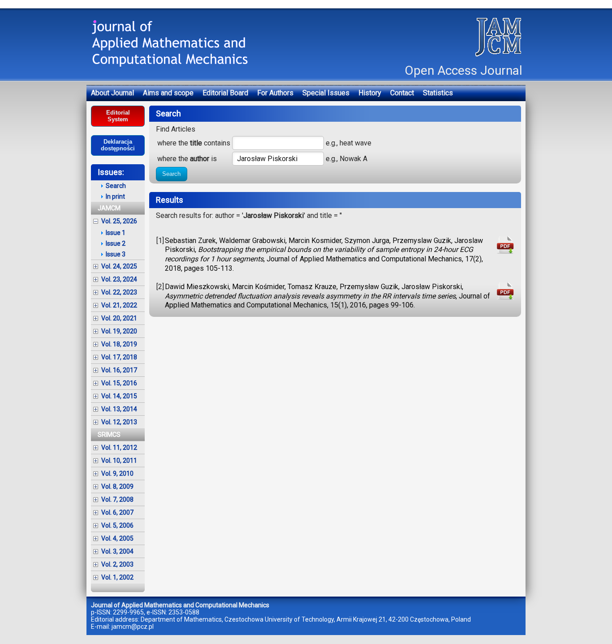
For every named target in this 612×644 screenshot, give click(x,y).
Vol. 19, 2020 (119, 331)
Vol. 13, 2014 (119, 409)
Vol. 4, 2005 (117, 538)
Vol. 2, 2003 (117, 564)
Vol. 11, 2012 (119, 447)
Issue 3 (115, 254)
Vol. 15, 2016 (119, 383)
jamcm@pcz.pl (133, 626)
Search (171, 174)
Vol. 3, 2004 (117, 551)
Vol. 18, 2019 (119, 344)
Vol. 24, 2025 (119, 266)
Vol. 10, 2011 (119, 460)
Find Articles (175, 129)
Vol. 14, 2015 (119, 396)
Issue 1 (115, 232)
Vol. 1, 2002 (117, 577)
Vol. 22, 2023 (119, 292)
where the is (187, 158)
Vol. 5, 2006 (117, 525)
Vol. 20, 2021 (119, 318)
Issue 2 (115, 243)
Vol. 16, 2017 (119, 370)
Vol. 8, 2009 (117, 486)
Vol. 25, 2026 (119, 221)
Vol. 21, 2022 (119, 305)
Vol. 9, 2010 (117, 473)
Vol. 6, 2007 (117, 512)
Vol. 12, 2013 (119, 422)
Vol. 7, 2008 (117, 499)
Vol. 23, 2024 (119, 279)
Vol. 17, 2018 (119, 357)
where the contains (193, 143)
